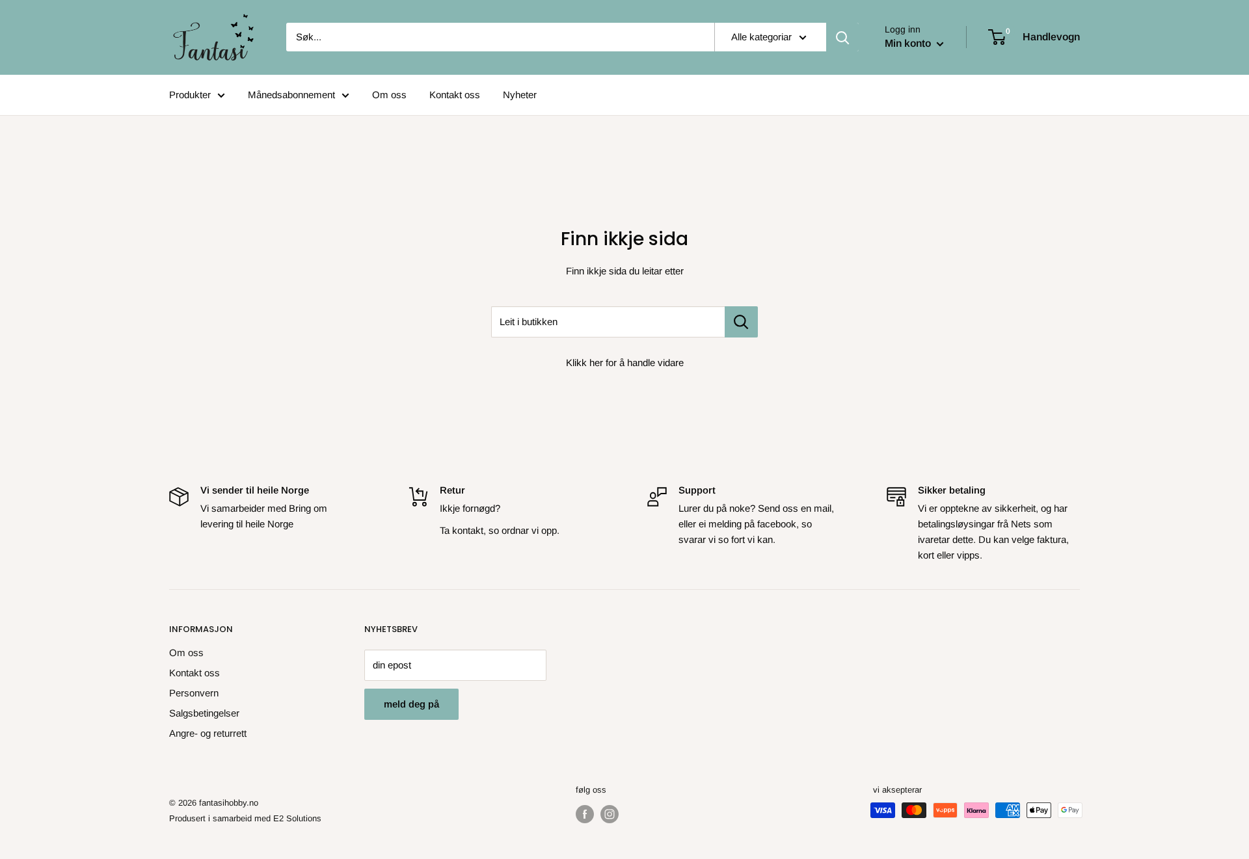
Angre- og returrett (208, 733)
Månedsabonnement (291, 94)
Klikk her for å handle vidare (625, 362)
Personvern (194, 692)
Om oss (389, 94)
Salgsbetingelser (204, 713)
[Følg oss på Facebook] (585, 814)
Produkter (190, 94)
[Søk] (842, 37)
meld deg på (411, 703)
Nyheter (520, 94)
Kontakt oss (454, 94)
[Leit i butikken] (741, 321)
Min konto (909, 43)
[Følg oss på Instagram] (609, 814)
